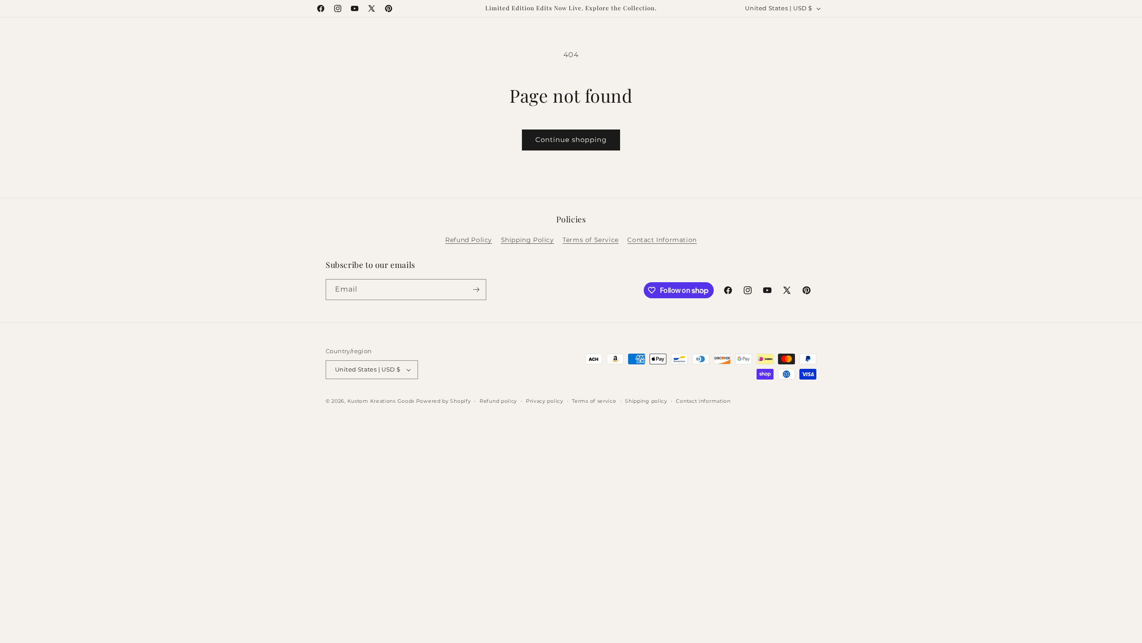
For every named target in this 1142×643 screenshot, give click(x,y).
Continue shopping (571, 139)
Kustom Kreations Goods (381, 401)
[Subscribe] (476, 289)
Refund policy (498, 401)
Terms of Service (591, 240)
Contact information (703, 401)
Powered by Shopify (443, 401)
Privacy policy (544, 401)
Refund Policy (468, 240)
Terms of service (594, 401)
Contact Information (661, 240)
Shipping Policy (527, 240)
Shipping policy (646, 401)
